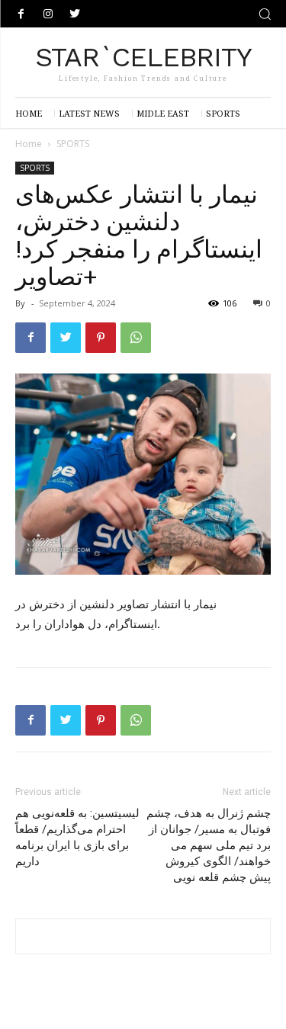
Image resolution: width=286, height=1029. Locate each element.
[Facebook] (21, 14)
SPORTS (72, 143)
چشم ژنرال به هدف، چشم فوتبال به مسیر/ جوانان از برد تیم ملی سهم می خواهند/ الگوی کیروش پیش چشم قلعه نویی (208, 845)
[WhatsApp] (136, 337)
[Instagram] (47, 14)
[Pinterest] (100, 337)
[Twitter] (74, 14)
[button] (264, 13)
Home (28, 143)
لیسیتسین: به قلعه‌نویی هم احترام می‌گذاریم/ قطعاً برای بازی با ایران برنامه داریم (77, 837)
